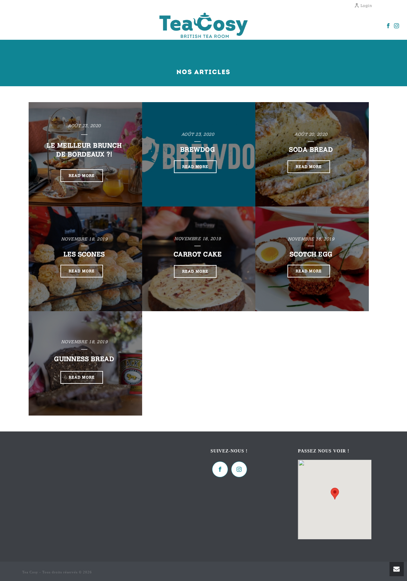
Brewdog (197, 149)
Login (366, 5)
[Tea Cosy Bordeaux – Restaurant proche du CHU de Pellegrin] (203, 25)
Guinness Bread (84, 359)
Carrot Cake (198, 254)
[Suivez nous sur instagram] (239, 469)
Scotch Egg (311, 254)
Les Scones (84, 254)
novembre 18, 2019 (84, 239)
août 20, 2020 (311, 134)
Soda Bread (311, 149)
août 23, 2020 (84, 126)
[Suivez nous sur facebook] (220, 469)
